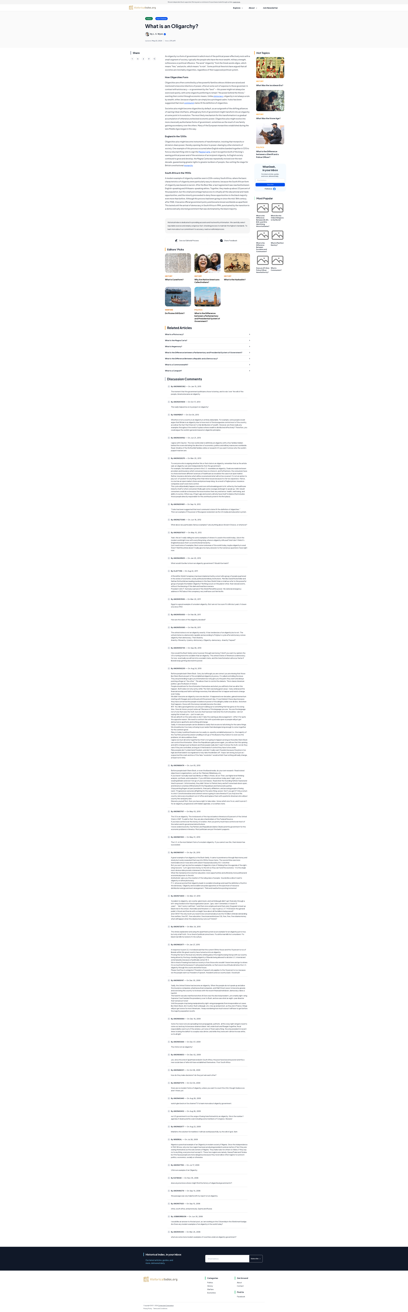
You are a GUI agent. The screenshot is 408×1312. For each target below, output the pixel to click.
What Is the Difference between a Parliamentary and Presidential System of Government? (207, 317)
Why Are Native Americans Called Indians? (206, 280)
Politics (198, 310)
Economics (211, 1293)
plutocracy (218, 96)
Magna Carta (204, 152)
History (168, 276)
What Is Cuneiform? (174, 279)
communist (189, 103)
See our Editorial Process (189, 240)
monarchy (188, 165)
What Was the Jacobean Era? (269, 85)
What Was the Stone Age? (268, 118)
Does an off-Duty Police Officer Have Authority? (262, 270)
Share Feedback (230, 240)
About (239, 1282)
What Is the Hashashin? (235, 279)
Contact (240, 1286)
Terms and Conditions (160, 1308)
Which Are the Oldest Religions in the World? (277, 218)
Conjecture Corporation (166, 1305)
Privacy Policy (147, 1308)
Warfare (169, 310)
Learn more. (236, 2)
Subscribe (270, 184)
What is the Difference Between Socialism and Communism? (261, 247)
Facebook (241, 1296)
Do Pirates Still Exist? (175, 313)
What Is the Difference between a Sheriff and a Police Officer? (267, 154)
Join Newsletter (270, 8)
